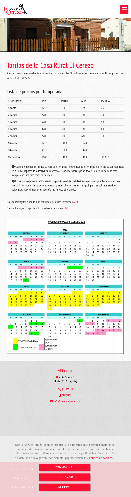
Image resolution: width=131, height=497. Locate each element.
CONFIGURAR (65, 467)
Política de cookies (100, 458)
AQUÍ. (76, 202)
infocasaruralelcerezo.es (67, 401)
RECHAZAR (64, 477)
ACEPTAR (65, 487)
